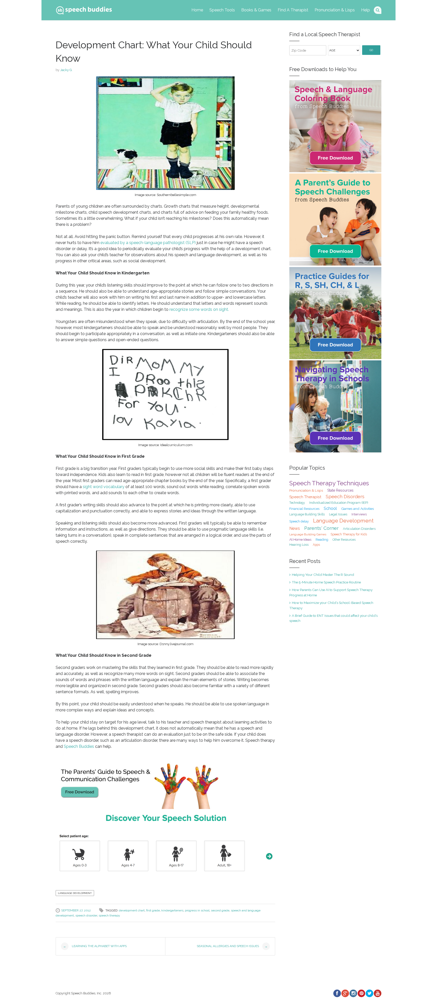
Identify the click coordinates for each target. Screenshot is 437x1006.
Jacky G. (66, 70)
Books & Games (256, 10)
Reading (322, 539)
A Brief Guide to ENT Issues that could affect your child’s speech (333, 618)
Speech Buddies (79, 746)
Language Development (75, 893)
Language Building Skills (307, 514)
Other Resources (344, 539)
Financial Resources (304, 509)
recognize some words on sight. (199, 309)
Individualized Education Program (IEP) (338, 503)
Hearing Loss (299, 544)
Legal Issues (338, 514)
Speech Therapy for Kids (349, 534)
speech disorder (86, 915)
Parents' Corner (321, 528)
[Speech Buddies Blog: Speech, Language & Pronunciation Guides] (84, 9)
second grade (220, 910)
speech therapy (109, 915)
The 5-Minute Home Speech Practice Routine (326, 582)
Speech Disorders (345, 496)
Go (371, 50)
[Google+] (345, 993)
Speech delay (299, 521)
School (330, 508)
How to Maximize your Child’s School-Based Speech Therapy (331, 605)
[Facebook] (337, 993)
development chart (132, 910)
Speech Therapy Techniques (329, 483)
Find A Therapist (293, 10)
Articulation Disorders (359, 529)
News (294, 528)
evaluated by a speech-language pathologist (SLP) (148, 242)
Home (197, 10)
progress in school (197, 910)
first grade (153, 910)
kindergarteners (172, 910)
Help (365, 10)
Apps (316, 544)
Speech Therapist (305, 496)
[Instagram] (353, 993)
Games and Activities (357, 509)
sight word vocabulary (103, 486)
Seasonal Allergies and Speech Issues (232, 946)
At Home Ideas (300, 539)
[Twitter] (369, 993)
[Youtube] (377, 993)
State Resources (340, 490)
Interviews (359, 514)
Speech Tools (222, 10)
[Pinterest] (361, 993)
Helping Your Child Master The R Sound (323, 575)
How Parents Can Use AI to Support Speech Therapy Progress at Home (331, 592)
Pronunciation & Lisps (335, 10)
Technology (297, 503)
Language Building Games (307, 534)
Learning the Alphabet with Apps (95, 946)
